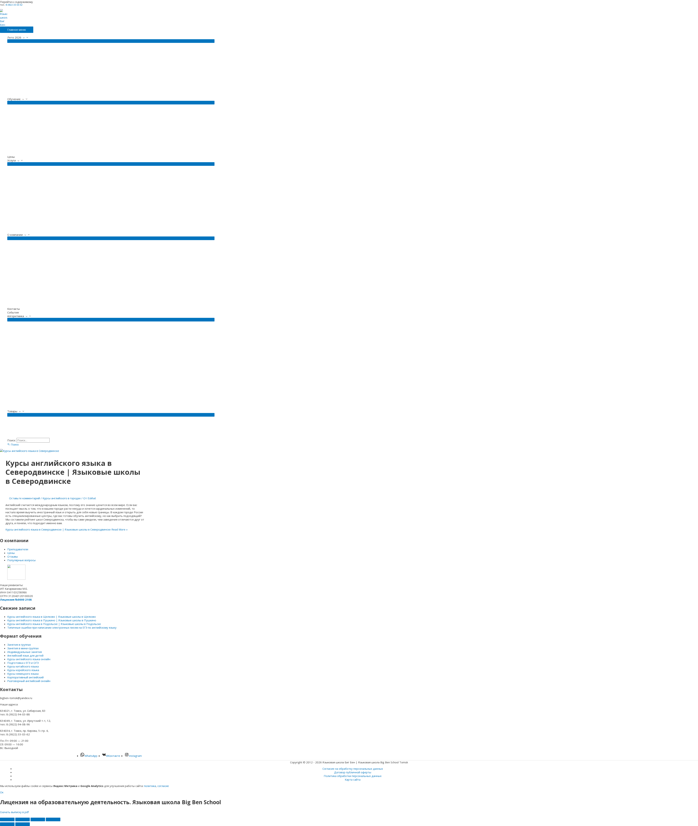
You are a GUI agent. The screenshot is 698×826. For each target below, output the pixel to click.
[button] (13, 444)
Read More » (66, 529)
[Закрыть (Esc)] (53, 819)
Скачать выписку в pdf (14, 812)
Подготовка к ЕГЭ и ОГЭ (23, 663)
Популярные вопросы (21, 560)
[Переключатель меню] (110, 41)
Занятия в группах (19, 644)
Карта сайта (352, 779)
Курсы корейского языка (23, 670)
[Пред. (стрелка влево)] (7, 824)
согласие (163, 786)
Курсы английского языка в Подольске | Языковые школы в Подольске (54, 624)
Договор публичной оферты (352, 772)
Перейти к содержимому (16, 2)
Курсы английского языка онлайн (28, 659)
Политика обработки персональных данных (353, 776)
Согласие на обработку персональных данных (352, 768)
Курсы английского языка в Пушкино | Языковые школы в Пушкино (51, 620)
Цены (11, 553)
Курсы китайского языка (23, 666)
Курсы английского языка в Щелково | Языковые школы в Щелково (51, 616)
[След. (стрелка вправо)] (22, 824)
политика (150, 786)
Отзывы (12, 556)
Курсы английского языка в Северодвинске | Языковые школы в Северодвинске (72, 472)
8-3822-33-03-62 (14, 4)
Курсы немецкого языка (23, 673)
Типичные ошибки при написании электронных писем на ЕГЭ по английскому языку (62, 627)
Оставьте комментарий (24, 498)
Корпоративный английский (25, 677)
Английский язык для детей (25, 655)
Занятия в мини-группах (23, 648)
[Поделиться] (38, 819)
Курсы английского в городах (62, 498)
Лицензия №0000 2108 (16, 599)
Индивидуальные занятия (24, 652)
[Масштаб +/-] (7, 819)
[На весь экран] (22, 819)
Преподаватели (17, 549)
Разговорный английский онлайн (28, 681)
